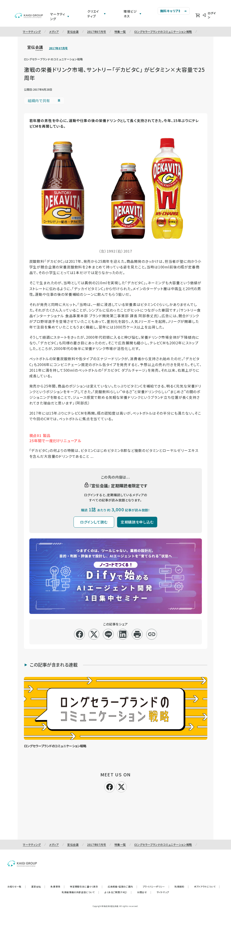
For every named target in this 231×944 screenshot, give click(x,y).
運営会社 (38, 886)
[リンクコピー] (152, 634)
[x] (94, 634)
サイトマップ (163, 892)
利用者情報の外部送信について (80, 892)
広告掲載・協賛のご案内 (122, 886)
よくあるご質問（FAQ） (118, 892)
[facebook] (79, 634)
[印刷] (137, 634)
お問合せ (144, 892)
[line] (108, 634)
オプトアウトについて (207, 886)
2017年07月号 (96, 31)
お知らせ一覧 (16, 886)
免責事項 (58, 886)
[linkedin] (123, 634)
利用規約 (182, 886)
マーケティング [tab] (57, 16)
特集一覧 (120, 31)
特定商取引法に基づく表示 (86, 886)
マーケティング (32, 31)
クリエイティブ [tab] (93, 13)
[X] (121, 786)
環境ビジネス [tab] (130, 13)
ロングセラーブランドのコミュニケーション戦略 (163, 31)
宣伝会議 (73, 31)
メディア (54, 31)
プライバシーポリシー (156, 886)
